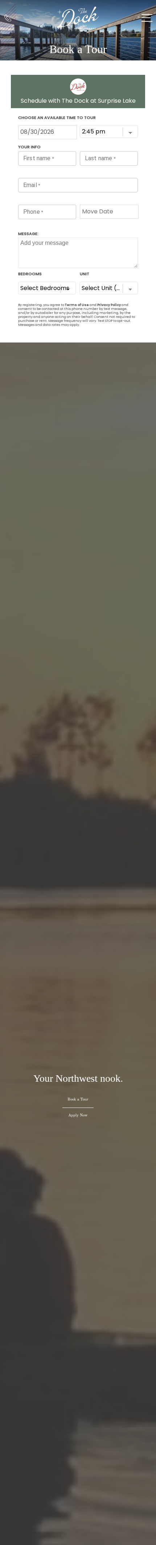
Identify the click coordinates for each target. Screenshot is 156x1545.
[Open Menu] (146, 18)
